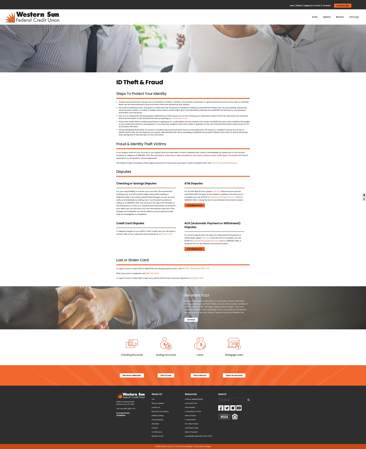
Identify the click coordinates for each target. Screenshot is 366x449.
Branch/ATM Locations (160, 411)
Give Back (155, 424)
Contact (326, 5)
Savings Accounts (166, 354)
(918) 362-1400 (187, 268)
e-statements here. (179, 118)
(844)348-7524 (196, 278)
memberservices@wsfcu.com (222, 197)
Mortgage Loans (234, 354)
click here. (216, 191)
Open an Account (234, 375)
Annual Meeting (157, 420)
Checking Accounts (132, 354)
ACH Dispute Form (194, 249)
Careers (155, 428)
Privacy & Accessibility (184, 446)
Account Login (343, 5)
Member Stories (158, 436)
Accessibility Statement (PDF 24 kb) (198, 436)
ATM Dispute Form (194, 205)
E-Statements (190, 420)
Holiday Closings (158, 415)
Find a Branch (200, 375)
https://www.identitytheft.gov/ (224, 163)
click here (206, 238)
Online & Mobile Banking (194, 399)
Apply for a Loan (312, 5)
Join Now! (191, 319)
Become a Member (132, 375)
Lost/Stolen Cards (191, 428)
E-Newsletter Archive (193, 411)
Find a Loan (166, 375)
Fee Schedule (190, 407)
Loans (200, 354)
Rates (299, 5)
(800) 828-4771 (202, 268)
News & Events (190, 415)
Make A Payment (191, 432)
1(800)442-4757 (166, 234)
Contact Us (156, 407)
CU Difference (157, 432)
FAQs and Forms (191, 403)
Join (292, 5)
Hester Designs (205, 446)
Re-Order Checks (191, 424)
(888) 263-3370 (152, 273)
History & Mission (158, 403)
